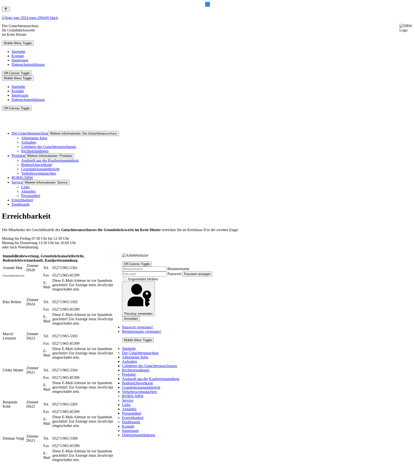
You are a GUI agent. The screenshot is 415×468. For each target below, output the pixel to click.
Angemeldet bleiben (143, 279)
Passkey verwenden (138, 313)
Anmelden (131, 318)
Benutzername (178, 269)
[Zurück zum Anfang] (6, 9)
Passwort (174, 274)
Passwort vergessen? (137, 327)
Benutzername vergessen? (141, 331)
